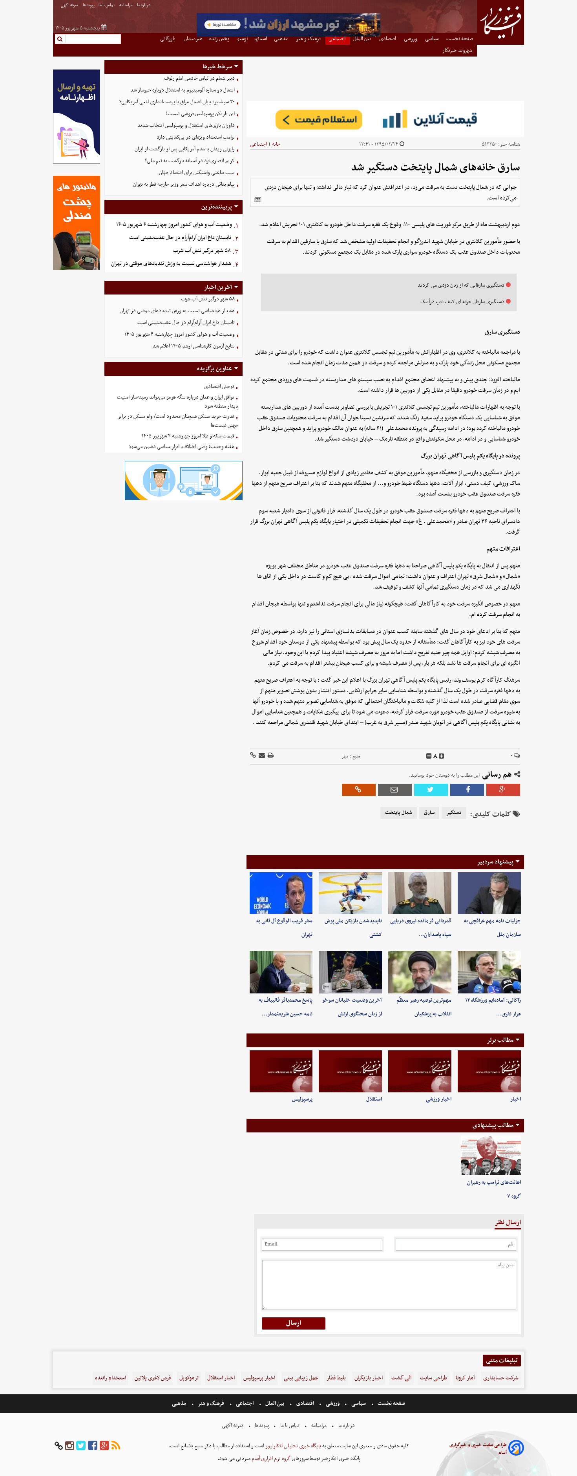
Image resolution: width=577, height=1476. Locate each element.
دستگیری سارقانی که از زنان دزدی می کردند (461, 285)
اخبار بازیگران (368, 1378)
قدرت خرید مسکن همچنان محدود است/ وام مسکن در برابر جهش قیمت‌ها (178, 421)
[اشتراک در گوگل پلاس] (503, 790)
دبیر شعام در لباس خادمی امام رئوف (199, 78)
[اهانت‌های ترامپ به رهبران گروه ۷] (491, 1156)
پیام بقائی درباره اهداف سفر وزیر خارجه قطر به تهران (184, 184)
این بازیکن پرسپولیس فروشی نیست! (200, 113)
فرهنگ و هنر (211, 1403)
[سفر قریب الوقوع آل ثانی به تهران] (281, 893)
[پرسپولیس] (281, 1071)
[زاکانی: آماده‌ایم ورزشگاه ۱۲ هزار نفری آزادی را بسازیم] (489, 972)
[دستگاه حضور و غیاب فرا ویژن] (184, 499)
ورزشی (333, 1403)
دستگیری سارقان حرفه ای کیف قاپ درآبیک (462, 301)
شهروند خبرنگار (457, 50)
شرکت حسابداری (501, 1378)
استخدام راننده (110, 1378)
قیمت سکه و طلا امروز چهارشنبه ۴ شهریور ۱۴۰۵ (188, 436)
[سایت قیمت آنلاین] (385, 119)
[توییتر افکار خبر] (81, 1446)
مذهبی (180, 1403)
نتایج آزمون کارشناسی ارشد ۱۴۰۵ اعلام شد (194, 346)
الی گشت (401, 1378)
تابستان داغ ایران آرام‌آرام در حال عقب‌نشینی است (180, 238)
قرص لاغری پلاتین (153, 1378)
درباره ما (144, 5)
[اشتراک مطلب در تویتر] (431, 790)
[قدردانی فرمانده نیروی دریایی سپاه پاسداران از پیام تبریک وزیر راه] (419, 893)
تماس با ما (107, 5)
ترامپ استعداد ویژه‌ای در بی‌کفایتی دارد (196, 137)
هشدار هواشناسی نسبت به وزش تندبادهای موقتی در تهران (171, 264)
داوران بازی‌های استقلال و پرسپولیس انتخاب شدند (186, 125)
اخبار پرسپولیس (259, 1378)
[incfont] (441, 756)
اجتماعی (258, 144)
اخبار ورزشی (438, 1099)
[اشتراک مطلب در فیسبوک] (467, 790)
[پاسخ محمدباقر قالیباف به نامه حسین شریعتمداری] (281, 972)
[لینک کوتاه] (253, 756)
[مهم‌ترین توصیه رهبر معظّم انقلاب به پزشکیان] (419, 972)
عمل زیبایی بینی (301, 1378)
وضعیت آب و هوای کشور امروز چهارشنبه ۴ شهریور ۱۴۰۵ (174, 225)
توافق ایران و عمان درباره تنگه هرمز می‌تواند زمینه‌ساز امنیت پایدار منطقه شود (177, 402)
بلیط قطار (336, 1378)
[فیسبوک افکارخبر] (92, 1446)
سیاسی (358, 1403)
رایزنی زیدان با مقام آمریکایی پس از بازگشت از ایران (185, 149)
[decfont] (429, 756)
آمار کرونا (465, 1378)
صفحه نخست (390, 1403)
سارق (429, 812)
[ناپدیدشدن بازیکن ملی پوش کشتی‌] (350, 893)
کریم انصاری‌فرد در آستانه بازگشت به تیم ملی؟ (190, 160)
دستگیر (454, 812)
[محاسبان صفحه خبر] (76, 162)
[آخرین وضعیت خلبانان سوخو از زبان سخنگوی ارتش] (350, 972)
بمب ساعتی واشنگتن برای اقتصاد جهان (197, 172)
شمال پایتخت (398, 812)
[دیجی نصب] (76, 269)
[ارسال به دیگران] (261, 756)
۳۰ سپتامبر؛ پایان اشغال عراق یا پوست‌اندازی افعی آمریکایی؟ (177, 101)
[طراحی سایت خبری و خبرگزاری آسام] (516, 1449)
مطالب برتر (500, 1040)
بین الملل (274, 1403)
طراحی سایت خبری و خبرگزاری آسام (478, 1449)
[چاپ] (270, 756)
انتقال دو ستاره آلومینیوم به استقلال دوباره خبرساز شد (182, 90)
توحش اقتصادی (219, 386)
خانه (276, 144)
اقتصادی (305, 1403)
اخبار (515, 1099)
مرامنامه (126, 5)
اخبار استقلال (221, 1378)
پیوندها (89, 5)
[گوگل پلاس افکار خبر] (104, 1446)
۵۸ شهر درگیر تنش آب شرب (202, 251)
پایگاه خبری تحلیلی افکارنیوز (292, 1445)
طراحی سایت (433, 1378)
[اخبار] (489, 1071)
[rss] (115, 1446)
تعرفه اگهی (70, 5)
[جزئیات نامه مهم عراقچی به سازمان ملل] (489, 893)
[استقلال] (350, 1071)
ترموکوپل (189, 1378)
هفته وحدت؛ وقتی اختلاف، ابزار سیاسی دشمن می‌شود (181, 446)
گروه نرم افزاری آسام (270, 1458)
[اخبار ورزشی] (419, 1071)
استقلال (374, 1099)
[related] (257, 200)
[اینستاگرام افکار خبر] (69, 1446)
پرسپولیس (302, 1099)
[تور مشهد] (288, 35)
